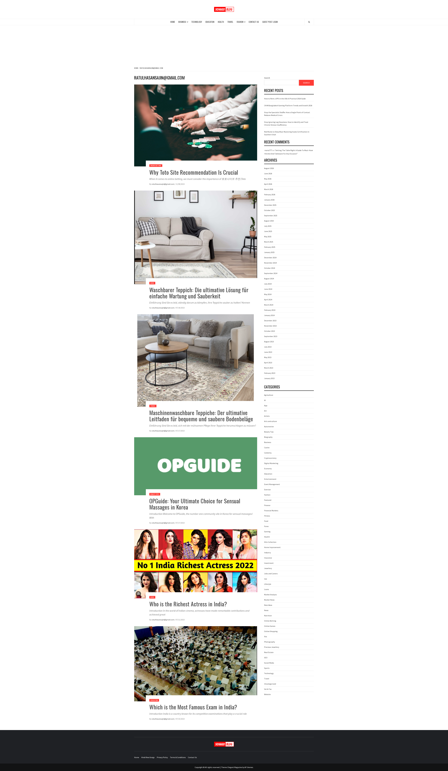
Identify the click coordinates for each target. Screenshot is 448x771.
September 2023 (270, 336)
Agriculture (268, 395)
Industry (267, 552)
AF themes (249, 767)
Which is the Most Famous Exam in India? (193, 707)
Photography (269, 642)
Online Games (269, 626)
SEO (265, 657)
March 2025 (268, 242)
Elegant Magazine (235, 767)
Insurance (268, 558)
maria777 (268, 150)
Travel (230, 21)
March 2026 (268, 189)
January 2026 (269, 200)
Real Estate (268, 652)
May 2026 (267, 179)
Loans (266, 589)
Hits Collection (270, 542)
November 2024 (270, 263)
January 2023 (269, 378)
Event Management (272, 484)
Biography (268, 437)
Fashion (240, 21)
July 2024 (267, 284)
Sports (267, 668)
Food (266, 521)
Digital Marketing (271, 463)
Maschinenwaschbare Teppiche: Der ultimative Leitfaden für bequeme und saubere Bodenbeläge (201, 415)
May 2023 (267, 357)
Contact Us (254, 21)
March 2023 (268, 368)
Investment (269, 563)
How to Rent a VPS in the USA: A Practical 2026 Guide (285, 98)
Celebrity (267, 453)
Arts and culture (270, 421)
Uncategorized (270, 684)
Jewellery (268, 568)
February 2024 (269, 310)
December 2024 (270, 257)
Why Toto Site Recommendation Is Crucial (193, 172)
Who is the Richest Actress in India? (188, 604)
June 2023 (268, 352)
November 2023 (270, 326)
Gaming (267, 531)
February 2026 (269, 194)
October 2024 (269, 268)
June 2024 (268, 289)
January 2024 (269, 315)
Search (267, 78)
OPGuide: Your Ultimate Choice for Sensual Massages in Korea (194, 504)
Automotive (269, 426)
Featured (267, 500)
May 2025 (267, 236)
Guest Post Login (270, 21)
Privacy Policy (162, 757)
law (265, 579)
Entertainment (270, 479)
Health (221, 21)
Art (265, 411)
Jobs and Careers (271, 573)
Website (267, 694)
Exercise (267, 489)
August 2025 (269, 221)
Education (209, 21)
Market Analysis (270, 594)
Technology (196, 21)
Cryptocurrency (270, 458)
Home (172, 21)
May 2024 (267, 294)
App (265, 405)
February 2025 (269, 247)
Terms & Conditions (178, 757)
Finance (267, 505)
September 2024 (270, 273)
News (152, 283)
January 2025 (269, 252)
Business (182, 21)
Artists (267, 416)
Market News (269, 600)
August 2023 (269, 341)
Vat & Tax (267, 689)
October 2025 (269, 210)
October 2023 (269, 331)
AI (265, 400)
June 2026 (268, 173)
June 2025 (268, 231)
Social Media (269, 663)
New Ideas (268, 605)
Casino (267, 447)
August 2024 (269, 278)
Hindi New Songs (148, 757)
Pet (265, 636)
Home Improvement (272, 547)
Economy (268, 468)
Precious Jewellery (271, 647)
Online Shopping (271, 631)
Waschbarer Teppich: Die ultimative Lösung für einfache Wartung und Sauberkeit (198, 293)
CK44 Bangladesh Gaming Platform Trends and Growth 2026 (288, 105)
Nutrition (268, 615)
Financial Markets (271, 510)
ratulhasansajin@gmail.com (163, 184)
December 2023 (270, 320)
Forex (266, 526)
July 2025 (267, 226)
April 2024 (268, 299)
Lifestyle (267, 584)
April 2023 (268, 362)
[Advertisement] (224, 45)
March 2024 (268, 305)
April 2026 (268, 184)
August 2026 (269, 168)
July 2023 (267, 347)
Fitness (267, 516)
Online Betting (155, 166)
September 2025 (270, 215)
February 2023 (269, 373)
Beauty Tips (154, 494)
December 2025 (270, 205)
